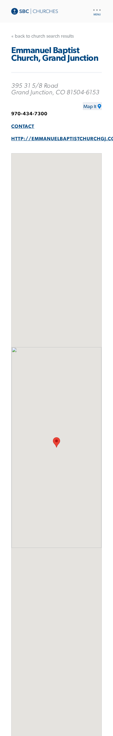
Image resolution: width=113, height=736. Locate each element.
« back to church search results (42, 36)
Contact (22, 126)
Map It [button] (89, 106)
